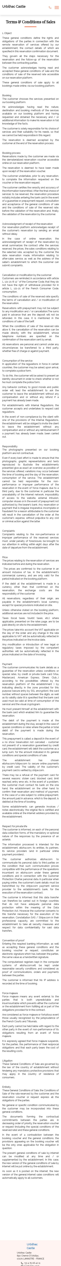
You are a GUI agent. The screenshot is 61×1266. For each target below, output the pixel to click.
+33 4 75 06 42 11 (32, 1263)
